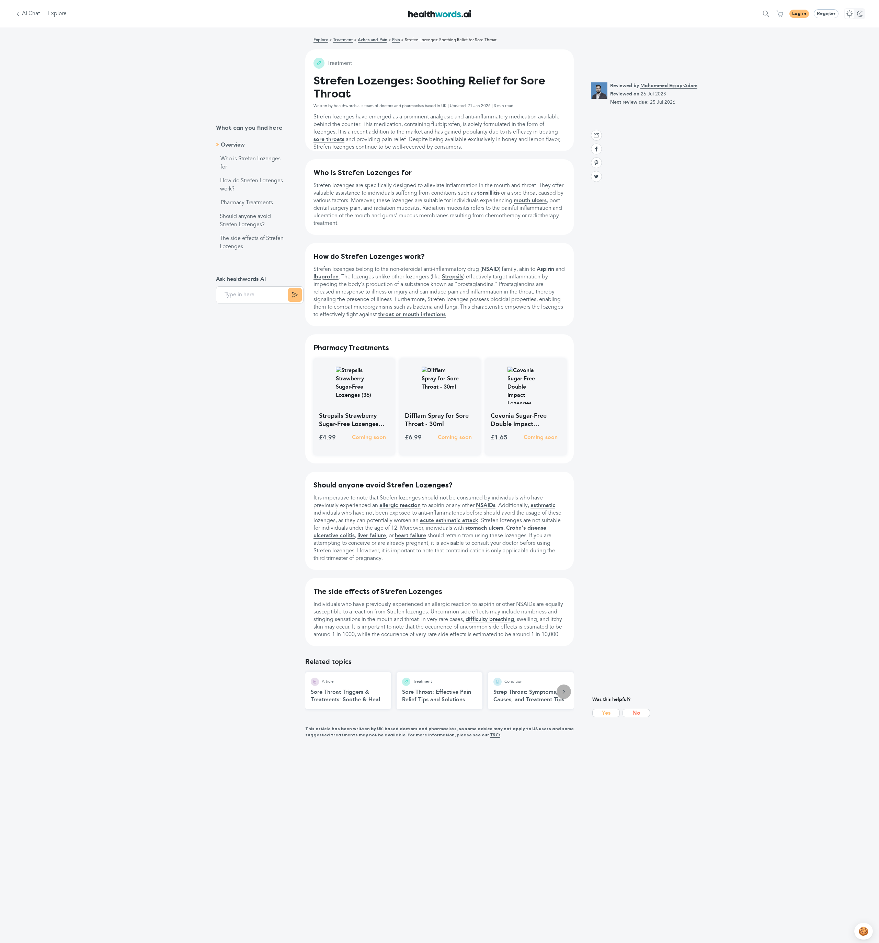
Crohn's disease (526, 528)
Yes (606, 713)
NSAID (490, 269)
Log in (799, 13)
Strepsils (452, 277)
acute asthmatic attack (449, 521)
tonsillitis (488, 193)
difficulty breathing (490, 619)
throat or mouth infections (412, 315)
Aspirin (545, 269)
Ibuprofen (326, 277)
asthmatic (542, 505)
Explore (57, 13)
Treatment (343, 40)
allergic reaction (400, 505)
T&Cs (495, 735)
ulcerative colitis (334, 536)
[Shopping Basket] (780, 14)
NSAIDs (485, 505)
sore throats (328, 139)
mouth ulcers (530, 201)
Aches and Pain (372, 40)
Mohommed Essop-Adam (668, 85)
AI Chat (31, 13)
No (636, 713)
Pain (396, 40)
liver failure (371, 536)
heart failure (410, 536)
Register (826, 13)
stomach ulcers (484, 528)
